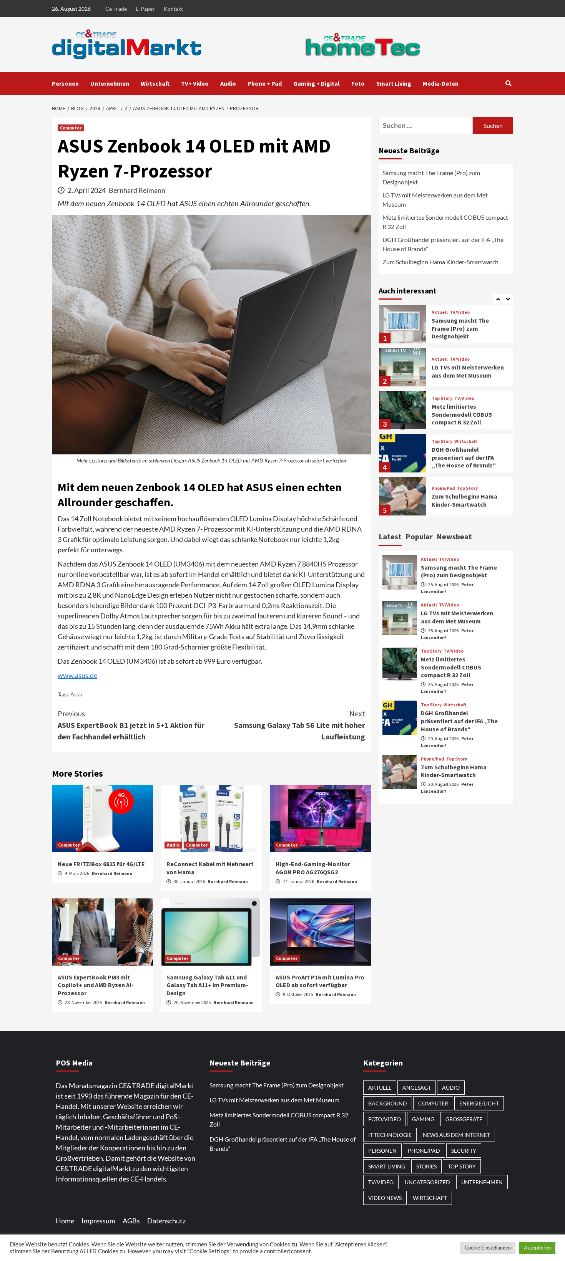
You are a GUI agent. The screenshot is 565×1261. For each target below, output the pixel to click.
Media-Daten (441, 83)
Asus (76, 694)
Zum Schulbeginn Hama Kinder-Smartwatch (440, 261)
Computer (70, 128)
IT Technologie (390, 1135)
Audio (228, 83)
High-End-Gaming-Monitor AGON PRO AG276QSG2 (313, 868)
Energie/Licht (479, 1103)
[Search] (508, 83)
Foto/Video (384, 1119)
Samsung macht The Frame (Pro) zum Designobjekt (431, 177)
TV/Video (460, 312)
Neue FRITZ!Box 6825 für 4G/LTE (101, 864)
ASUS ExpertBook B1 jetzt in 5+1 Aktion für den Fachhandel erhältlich (131, 725)
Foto (358, 83)
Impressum (98, 1220)
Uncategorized (427, 1182)
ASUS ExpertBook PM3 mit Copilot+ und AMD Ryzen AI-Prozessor (96, 985)
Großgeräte (463, 1119)
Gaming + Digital (316, 83)
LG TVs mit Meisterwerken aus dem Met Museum (435, 199)
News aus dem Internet (456, 1135)
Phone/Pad (443, 488)
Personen (65, 83)
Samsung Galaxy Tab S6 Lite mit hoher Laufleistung (299, 725)
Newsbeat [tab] (454, 536)
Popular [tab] (419, 536)
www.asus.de (77, 675)
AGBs (131, 1220)
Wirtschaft (155, 83)
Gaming (423, 1119)
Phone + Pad (265, 83)
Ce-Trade (116, 8)
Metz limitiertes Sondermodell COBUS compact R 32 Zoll (445, 222)
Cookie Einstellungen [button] (488, 1247)
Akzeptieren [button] (537, 1247)
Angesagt (416, 1087)
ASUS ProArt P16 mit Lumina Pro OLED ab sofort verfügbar (320, 981)
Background (387, 1103)
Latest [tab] (390, 536)
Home (65, 1220)
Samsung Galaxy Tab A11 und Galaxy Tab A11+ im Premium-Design (207, 985)
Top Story (442, 398)
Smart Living (393, 83)
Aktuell (440, 312)
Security (463, 1150)
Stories (426, 1166)
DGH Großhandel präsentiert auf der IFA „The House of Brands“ (443, 244)
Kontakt (173, 8)
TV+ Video (195, 83)
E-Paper (145, 8)
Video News (385, 1198)
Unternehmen (109, 83)
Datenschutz (166, 1220)
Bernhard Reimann (137, 190)
